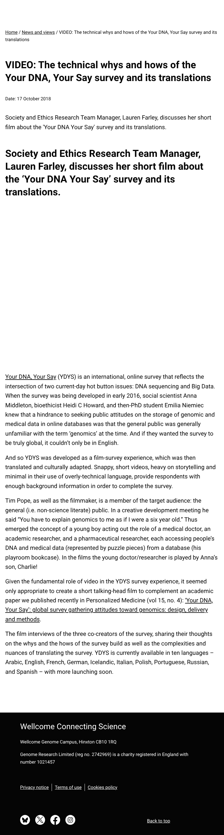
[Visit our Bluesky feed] (25, 820)
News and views (38, 32)
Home (11, 32)
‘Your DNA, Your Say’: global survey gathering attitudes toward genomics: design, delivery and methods (109, 610)
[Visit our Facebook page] (55, 820)
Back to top (158, 821)
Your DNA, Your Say (30, 376)
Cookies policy (103, 787)
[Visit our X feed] (40, 820)
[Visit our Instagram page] (70, 820)
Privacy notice (34, 787)
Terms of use (68, 787)
